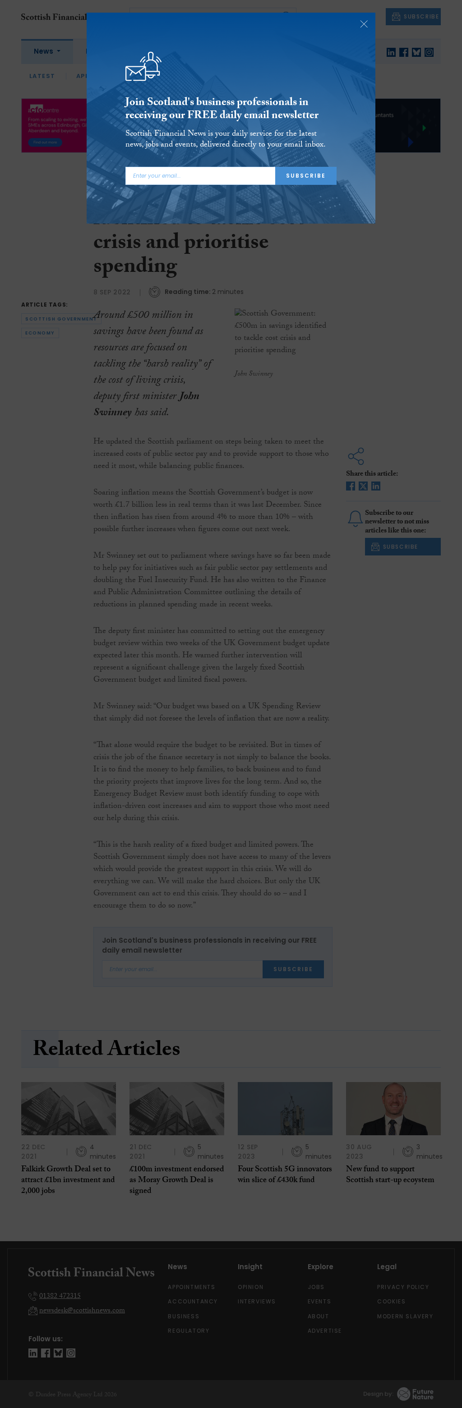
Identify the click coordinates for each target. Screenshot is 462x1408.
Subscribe (306, 175)
